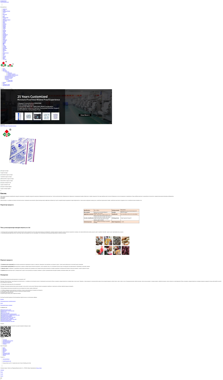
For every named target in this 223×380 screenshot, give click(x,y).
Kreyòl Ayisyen (6, 52)
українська (5, 8)
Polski (4, 45)
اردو (3, 13)
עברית (4, 29)
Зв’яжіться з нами (6, 84)
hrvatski (4, 41)
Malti (4, 58)
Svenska (4, 33)
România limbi (5, 17)
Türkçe (4, 22)
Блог (4, 83)
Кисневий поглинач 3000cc (5, 317)
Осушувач (7, 71)
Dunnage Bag (10, 81)
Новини (4, 82)
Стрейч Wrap (10, 80)
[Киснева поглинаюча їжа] (5, 320)
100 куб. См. (2, 312)
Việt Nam (4, 59)
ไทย (3, 51)
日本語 (4, 28)
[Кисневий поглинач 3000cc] (6, 316)
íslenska (4, 37)
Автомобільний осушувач (10, 76)
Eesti (4, 16)
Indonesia (4, 50)
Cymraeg (4, 46)
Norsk (4, 53)
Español (4, 36)
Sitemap (4, 355)
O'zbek (4, 10)
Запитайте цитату (6, 85)
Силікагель (9, 72)
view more (12, 310)
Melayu (4, 49)
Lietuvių (4, 55)
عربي (4, 15)
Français (4, 26)
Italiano (4, 43)
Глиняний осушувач (11, 73)
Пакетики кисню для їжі (5, 310)
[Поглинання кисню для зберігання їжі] (8, 313)
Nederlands (5, 39)
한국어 (4, 12)
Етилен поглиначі (8, 78)
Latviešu (4, 47)
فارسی (4, 18)
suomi (4, 38)
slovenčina (5, 20)
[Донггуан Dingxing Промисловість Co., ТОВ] (7, 66)
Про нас (4, 69)
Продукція (5, 70)
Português (4, 35)
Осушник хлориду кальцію (12, 74)
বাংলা (3, 54)
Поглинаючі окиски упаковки (6, 319)
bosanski (4, 30)
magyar (4, 57)
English (4, 25)
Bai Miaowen (5, 34)
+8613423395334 (6, 359)
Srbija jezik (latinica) (6, 19)
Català (4, 32)
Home (4, 68)
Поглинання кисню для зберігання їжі (8, 314)
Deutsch (4, 31)
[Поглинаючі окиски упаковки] (6, 318)
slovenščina (5, 48)
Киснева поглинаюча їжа (5, 321)
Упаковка (7, 79)
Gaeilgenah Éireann (6, 11)
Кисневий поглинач (9, 77)
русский (4, 40)
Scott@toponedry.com (4, 2)
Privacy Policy (39, 368)
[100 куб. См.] (3, 311)
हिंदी (3, 44)
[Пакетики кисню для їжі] (5, 309)
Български (5, 14)
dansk (4, 21)
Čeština (4, 27)
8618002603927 (3, 0)
